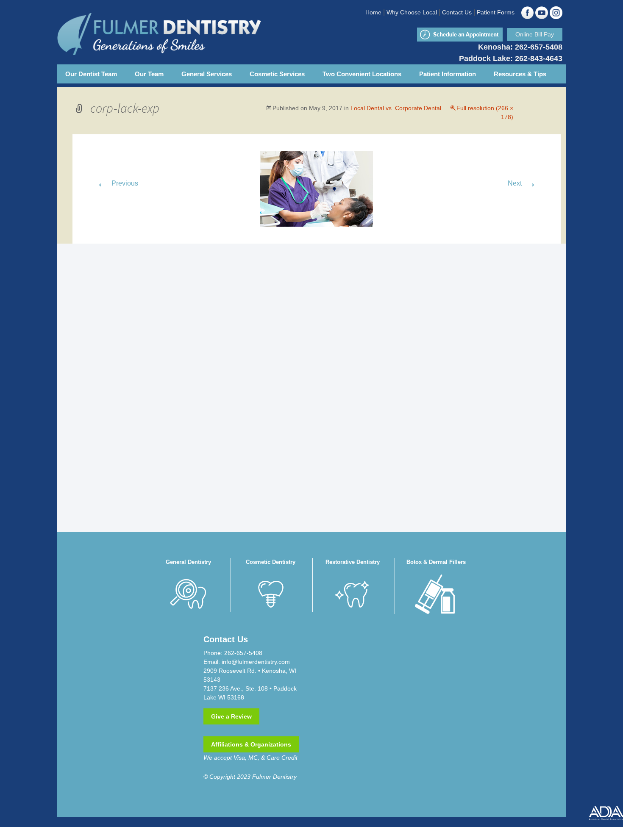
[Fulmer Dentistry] (184, 34)
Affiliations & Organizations (251, 744)
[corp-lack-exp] (316, 188)
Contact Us (457, 12)
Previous (117, 183)
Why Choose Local (412, 12)
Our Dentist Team (91, 74)
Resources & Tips (520, 74)
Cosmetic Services (277, 74)
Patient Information (447, 74)
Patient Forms (496, 12)
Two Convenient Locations (362, 74)
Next (522, 183)
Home (373, 12)
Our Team (149, 74)
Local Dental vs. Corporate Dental (395, 108)
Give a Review (231, 716)
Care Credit (282, 757)
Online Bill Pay (534, 34)
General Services (206, 74)
